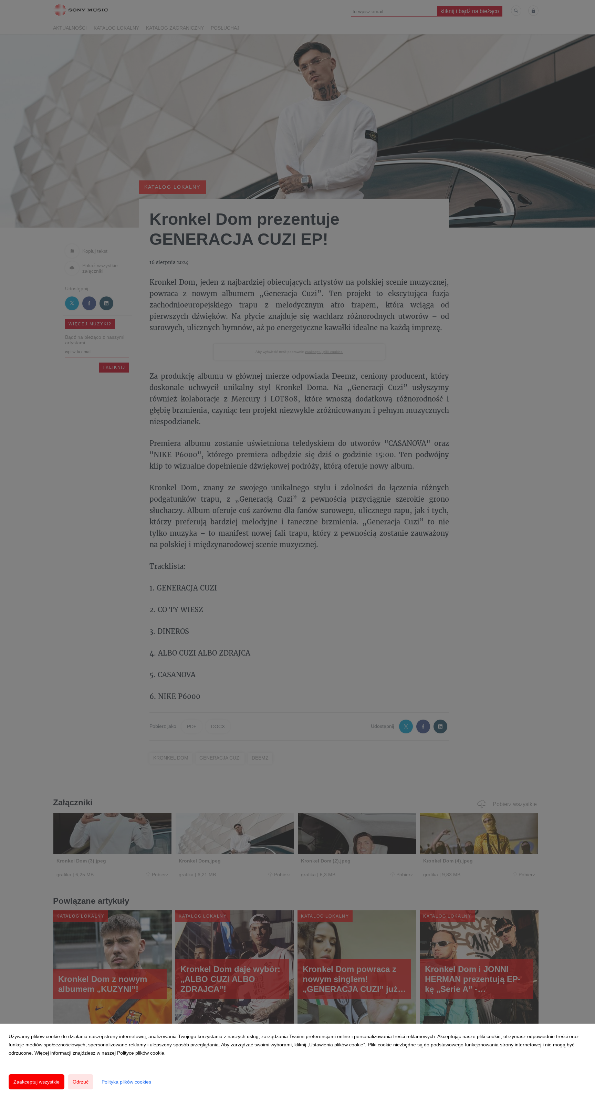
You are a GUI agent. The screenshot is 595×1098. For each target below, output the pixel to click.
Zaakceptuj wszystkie (36, 1082)
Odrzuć (80, 1082)
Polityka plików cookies (126, 1082)
